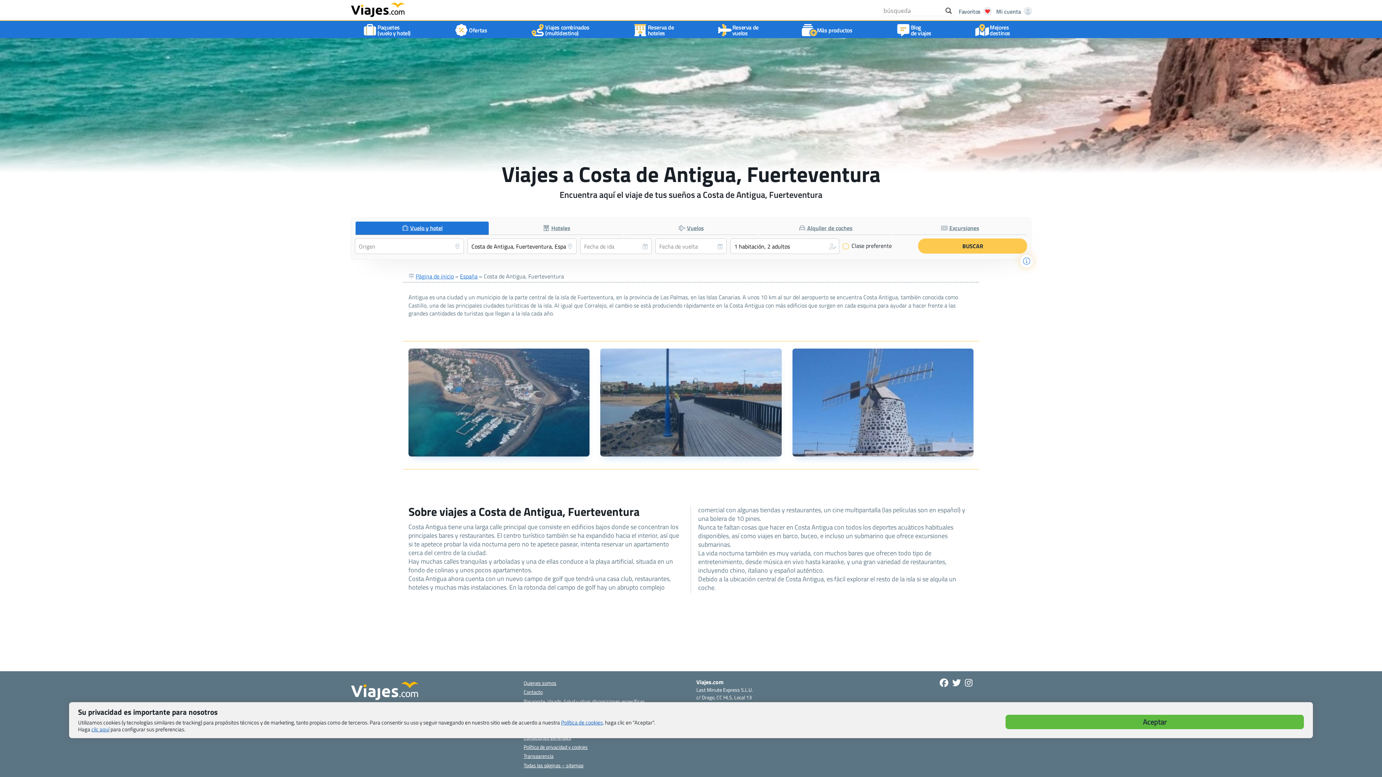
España (469, 276)
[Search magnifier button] (949, 11)
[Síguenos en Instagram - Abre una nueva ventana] (969, 682)
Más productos (835, 30)
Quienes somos (540, 683)
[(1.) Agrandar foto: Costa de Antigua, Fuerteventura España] (499, 402)
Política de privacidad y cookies (556, 747)
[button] (784, 246)
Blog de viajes (921, 30)
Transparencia (539, 756)
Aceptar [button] (1155, 721)
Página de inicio (435, 276)
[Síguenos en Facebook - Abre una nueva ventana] (944, 682)
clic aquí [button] (100, 729)
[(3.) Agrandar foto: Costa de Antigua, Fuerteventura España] (883, 402)
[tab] (422, 228)
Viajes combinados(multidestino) (567, 30)
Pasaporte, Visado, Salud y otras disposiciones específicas (584, 701)
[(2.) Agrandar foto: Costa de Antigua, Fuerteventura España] (690, 402)
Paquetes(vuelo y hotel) (394, 30)
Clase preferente (867, 246)
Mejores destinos (1000, 30)
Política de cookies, (582, 722)
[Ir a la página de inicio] (378, 9)
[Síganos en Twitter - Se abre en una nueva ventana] (956, 682)
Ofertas (478, 30)
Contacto (533, 692)
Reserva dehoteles (661, 30)
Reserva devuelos (745, 30)
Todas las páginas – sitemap (553, 765)
